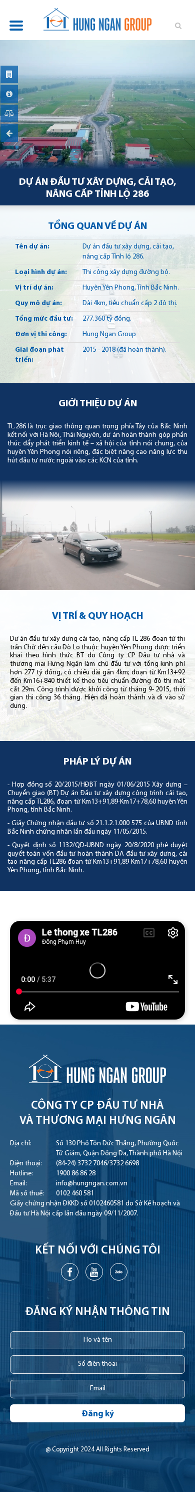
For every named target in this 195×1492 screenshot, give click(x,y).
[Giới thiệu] (9, 94)
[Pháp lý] (9, 113)
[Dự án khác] (9, 133)
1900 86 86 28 (76, 1173)
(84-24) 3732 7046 (81, 1163)
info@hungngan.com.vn (92, 1183)
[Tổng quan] (9, 74)
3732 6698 (124, 1163)
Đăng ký (98, 1414)
